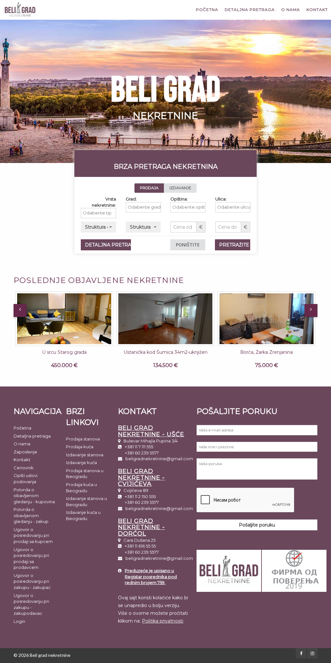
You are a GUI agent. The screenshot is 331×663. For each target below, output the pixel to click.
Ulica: (221, 198)
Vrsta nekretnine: (104, 202)
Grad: (131, 198)
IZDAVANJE (180, 188)
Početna (207, 9)
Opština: (179, 198)
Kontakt (317, 9)
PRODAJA (149, 188)
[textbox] (100, 213)
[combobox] (98, 213)
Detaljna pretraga (250, 9)
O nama (290, 9)
